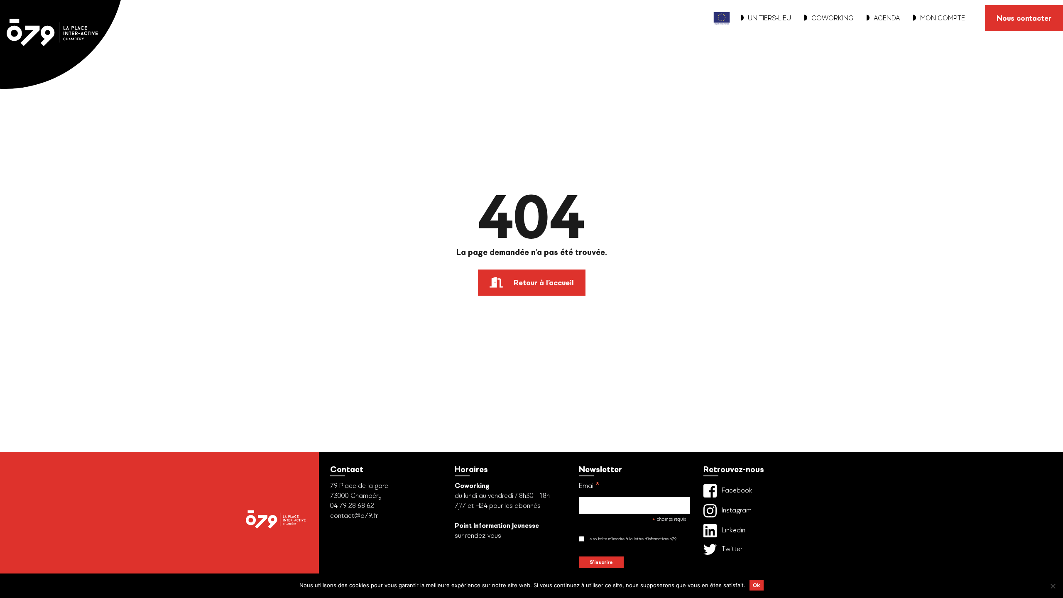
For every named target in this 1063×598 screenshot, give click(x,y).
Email (589, 486)
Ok (756, 585)
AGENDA (887, 18)
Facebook (736, 490)
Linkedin (732, 530)
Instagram (736, 510)
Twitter (731, 549)
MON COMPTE (942, 18)
